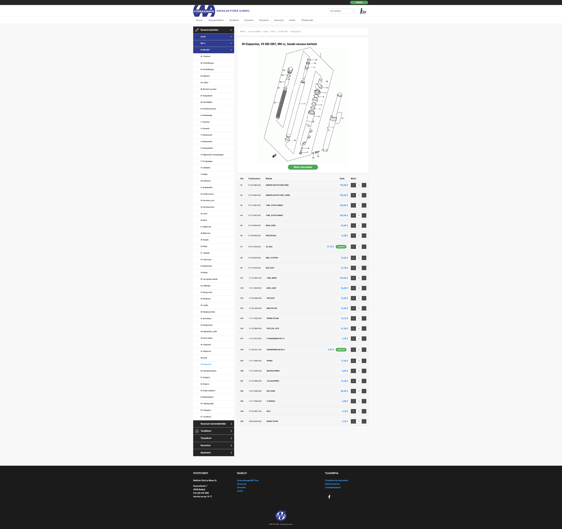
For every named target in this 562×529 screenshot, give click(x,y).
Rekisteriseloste (332, 484)
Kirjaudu (359, 2)
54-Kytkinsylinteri (207, 397)
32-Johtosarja (206, 260)
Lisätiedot (341, 247)
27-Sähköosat (206, 227)
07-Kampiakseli (206, 96)
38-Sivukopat (205, 299)
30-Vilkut (204, 246)
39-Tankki (204, 305)
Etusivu (199, 20)
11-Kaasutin (205, 122)
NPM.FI (242, 32)
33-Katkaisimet (206, 266)
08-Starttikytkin (206, 102)
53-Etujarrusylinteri (208, 391)
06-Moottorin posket (208, 89)
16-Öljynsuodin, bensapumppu (212, 155)
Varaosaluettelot (216, 20)
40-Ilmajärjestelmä (208, 312)
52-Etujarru (205, 384)
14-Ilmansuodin (206, 142)
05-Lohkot (204, 83)
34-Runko (204, 273)
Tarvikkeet (234, 20)
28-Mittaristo (205, 233)
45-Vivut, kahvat (206, 338)
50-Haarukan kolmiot (208, 371)
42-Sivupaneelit (206, 325)
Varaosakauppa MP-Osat (247, 480)
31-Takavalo (205, 253)
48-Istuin (204, 358)
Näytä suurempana (303, 167)
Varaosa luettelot (209, 30)
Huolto (292, 20)
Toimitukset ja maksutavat (336, 480)
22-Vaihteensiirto (207, 194)
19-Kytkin (204, 174)
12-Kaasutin (205, 129)
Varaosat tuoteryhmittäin (213, 423)
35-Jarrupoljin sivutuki (209, 279)
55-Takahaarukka (207, 404)
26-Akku (204, 220)
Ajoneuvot (278, 20)
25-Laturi (204, 214)
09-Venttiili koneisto (208, 109)
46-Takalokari (206, 345)
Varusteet (248, 20)
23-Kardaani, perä (207, 200)
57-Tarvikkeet (206, 417)
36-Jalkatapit (205, 286)
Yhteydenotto (307, 20)
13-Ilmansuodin (206, 135)
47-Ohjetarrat (206, 351)
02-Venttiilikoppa (207, 63)
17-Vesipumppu (207, 161)
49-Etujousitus (206, 364)
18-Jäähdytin (205, 168)
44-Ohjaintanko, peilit (209, 332)
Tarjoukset (263, 20)
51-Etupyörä (205, 377)
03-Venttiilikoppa (207, 69)
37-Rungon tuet (206, 292)
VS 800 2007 (205, 50)
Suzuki (203, 37)
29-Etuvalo (205, 240)
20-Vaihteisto (206, 181)
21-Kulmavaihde (207, 187)
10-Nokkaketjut (206, 115)
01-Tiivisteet (205, 56)
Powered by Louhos (286, 524)
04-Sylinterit (205, 76)
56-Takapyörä (206, 410)
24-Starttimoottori (208, 207)
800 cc (203, 43)
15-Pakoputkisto (207, 148)
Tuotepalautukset (333, 487)
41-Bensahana (206, 319)
